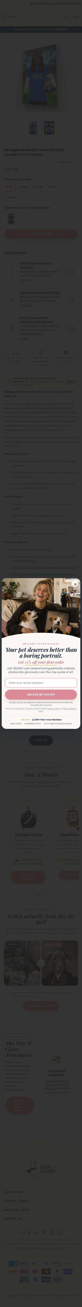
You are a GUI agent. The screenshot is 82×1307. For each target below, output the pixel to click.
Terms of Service (70, 709)
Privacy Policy (53, 709)
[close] (74, 583)
